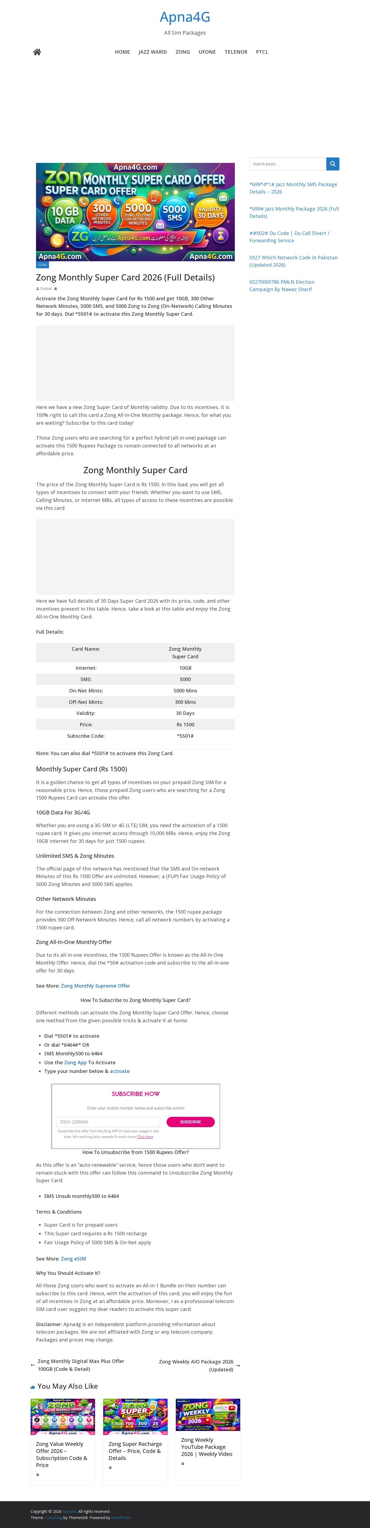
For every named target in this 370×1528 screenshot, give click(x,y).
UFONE (207, 52)
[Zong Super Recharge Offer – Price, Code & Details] (135, 1402)
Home (122, 52)
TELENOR (236, 52)
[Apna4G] (37, 52)
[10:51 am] (183, 1463)
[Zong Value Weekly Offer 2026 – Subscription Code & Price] (63, 1402)
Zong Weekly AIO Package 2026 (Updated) (196, 1365)
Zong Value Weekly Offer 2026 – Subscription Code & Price (61, 1454)
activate (120, 1071)
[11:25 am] (38, 1474)
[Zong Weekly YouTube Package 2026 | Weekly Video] (208, 1402)
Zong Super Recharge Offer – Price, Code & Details (135, 1451)
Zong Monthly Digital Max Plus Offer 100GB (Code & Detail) (81, 1365)
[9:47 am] (56, 288)
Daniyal (46, 288)
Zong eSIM (73, 1258)
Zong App (75, 1062)
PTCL (262, 52)
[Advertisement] (185, 100)
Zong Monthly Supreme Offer (95, 985)
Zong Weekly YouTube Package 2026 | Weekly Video (206, 1447)
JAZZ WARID (153, 52)
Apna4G (185, 16)
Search (332, 164)
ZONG (183, 52)
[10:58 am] (111, 1467)
